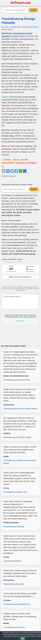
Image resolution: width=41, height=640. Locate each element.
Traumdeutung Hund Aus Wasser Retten (20, 409)
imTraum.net (21, 3)
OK (23, 638)
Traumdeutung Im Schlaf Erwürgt (17, 437)
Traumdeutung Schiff (12, 561)
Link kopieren (20, 321)
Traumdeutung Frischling (13, 526)
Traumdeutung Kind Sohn (14, 627)
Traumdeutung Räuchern (13, 584)
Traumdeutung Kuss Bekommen (16, 604)
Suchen (33, 10)
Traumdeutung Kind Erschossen (16, 380)
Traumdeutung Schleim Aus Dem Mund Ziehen (19, 461)
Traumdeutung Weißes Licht (15, 492)
